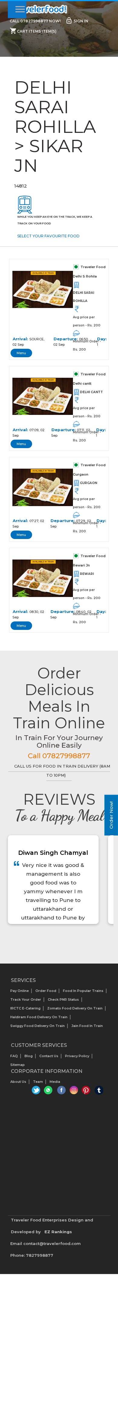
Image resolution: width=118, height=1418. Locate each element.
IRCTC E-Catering (25, 1008)
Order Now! (111, 815)
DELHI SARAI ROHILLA (83, 297)
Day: (102, 338)
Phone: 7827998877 (31, 1255)
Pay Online (19, 991)
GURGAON (88, 483)
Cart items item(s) (33, 30)
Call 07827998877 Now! (35, 21)
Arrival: (20, 338)
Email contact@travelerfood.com (45, 1243)
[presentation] (52, 939)
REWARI (87, 574)
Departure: (66, 338)
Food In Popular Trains (83, 991)
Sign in (76, 20)
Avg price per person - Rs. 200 (86, 321)
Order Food (45, 991)
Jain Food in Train (87, 1026)
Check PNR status (63, 999)
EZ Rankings (58, 1231)
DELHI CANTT (91, 392)
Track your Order (25, 999)
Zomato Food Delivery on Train (75, 1008)
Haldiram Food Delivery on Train (38, 1017)
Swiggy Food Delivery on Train (37, 1026)
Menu (21, 353)
